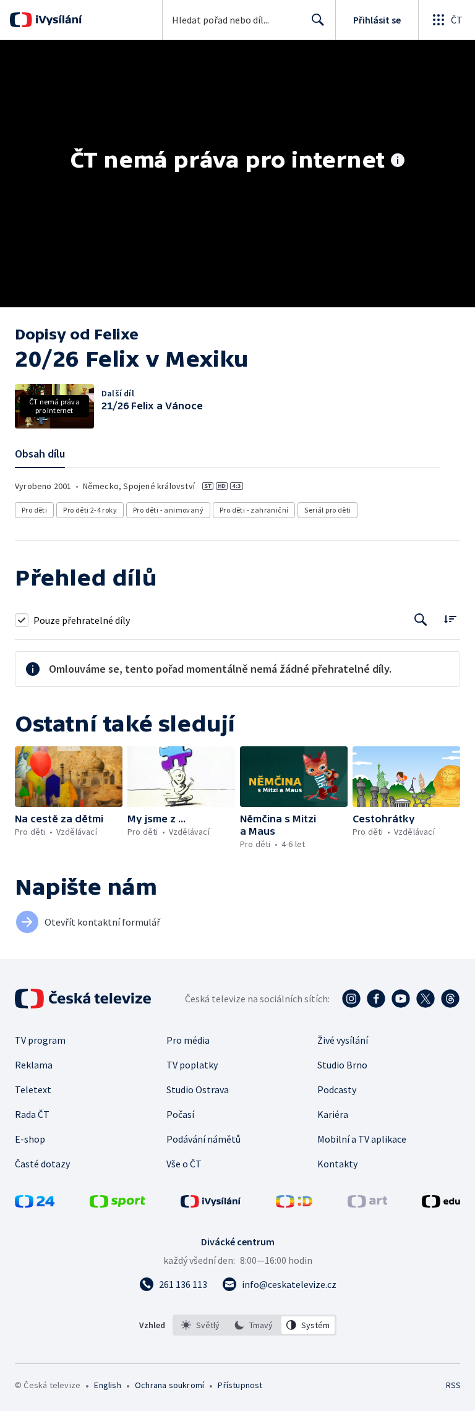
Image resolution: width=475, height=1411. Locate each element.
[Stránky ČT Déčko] (294, 1204)
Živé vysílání (342, 1040)
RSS (453, 1385)
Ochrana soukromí (169, 1385)
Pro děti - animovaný (168, 509)
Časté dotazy (42, 1163)
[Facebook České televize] (376, 998)
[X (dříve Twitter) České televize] (425, 998)
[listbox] (254, 1325)
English (107, 1385)
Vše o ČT (184, 1163)
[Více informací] (397, 161)
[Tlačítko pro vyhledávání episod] (421, 619)
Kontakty (337, 1163)
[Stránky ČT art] (367, 1204)
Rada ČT (32, 1114)
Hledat (318, 19)
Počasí (180, 1114)
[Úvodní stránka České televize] (84, 998)
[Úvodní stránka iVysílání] (57, 19)
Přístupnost (240, 1385)
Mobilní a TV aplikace (361, 1139)
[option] (200, 1325)
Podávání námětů (203, 1139)
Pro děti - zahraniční (254, 509)
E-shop (30, 1139)
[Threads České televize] (450, 998)
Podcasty (336, 1089)
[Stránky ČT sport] (117, 1204)
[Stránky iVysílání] (211, 1204)
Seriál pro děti (327, 509)
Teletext (33, 1089)
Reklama (34, 1065)
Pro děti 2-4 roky (90, 509)
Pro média (188, 1040)
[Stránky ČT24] (34, 1204)
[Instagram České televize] (351, 998)
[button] (68, 776)
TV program (40, 1040)
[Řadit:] (450, 618)
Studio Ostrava (197, 1089)
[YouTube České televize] (401, 998)
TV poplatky (192, 1065)
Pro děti (34, 509)
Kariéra (332, 1114)
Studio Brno (342, 1065)
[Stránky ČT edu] (441, 1204)
